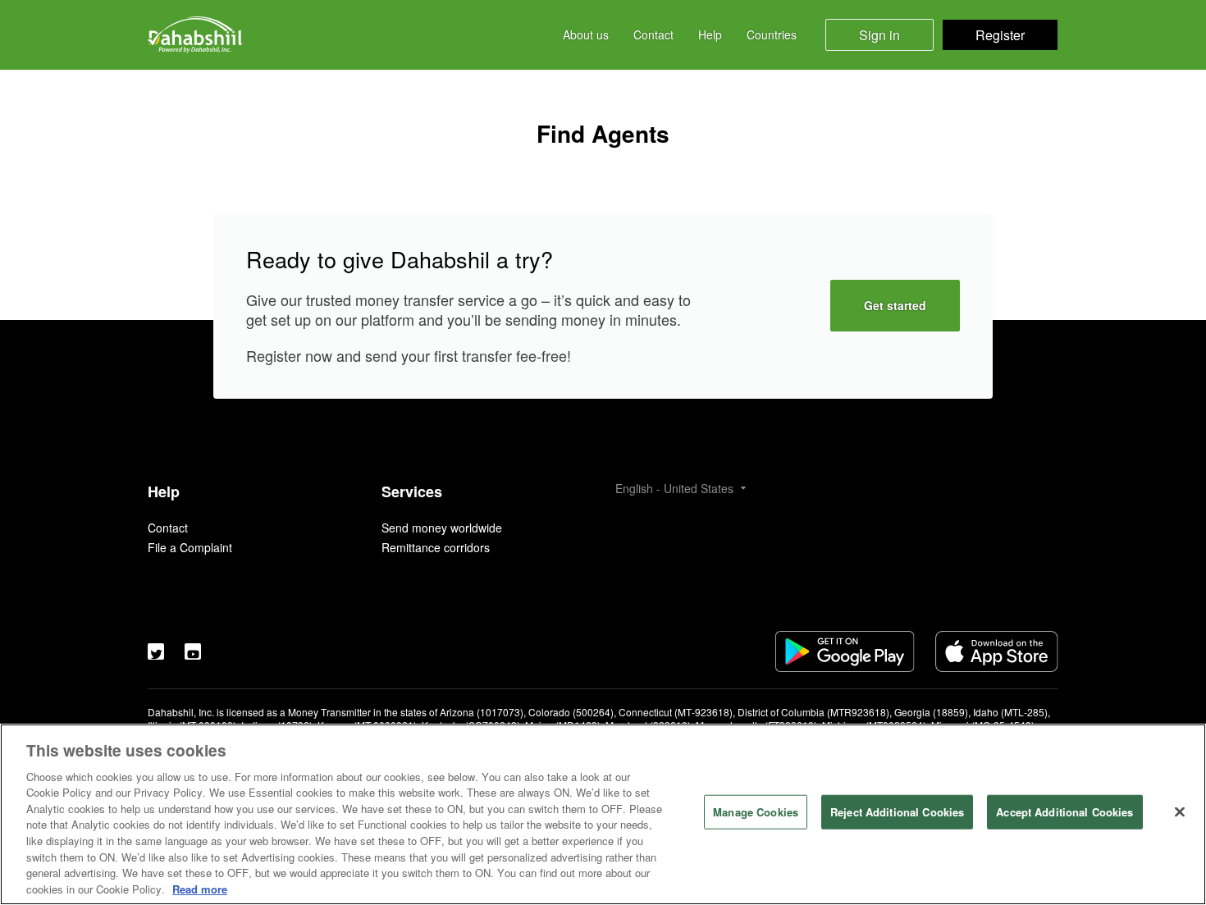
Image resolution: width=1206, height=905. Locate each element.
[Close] (1180, 812)
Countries (772, 35)
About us (586, 35)
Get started (895, 305)
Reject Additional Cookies (897, 812)
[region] (603, 814)
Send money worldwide (441, 527)
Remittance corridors (435, 547)
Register (1000, 34)
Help (710, 35)
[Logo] (195, 34)
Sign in (879, 34)
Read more (199, 888)
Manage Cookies (755, 812)
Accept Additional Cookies (1064, 812)
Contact (653, 35)
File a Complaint (190, 547)
